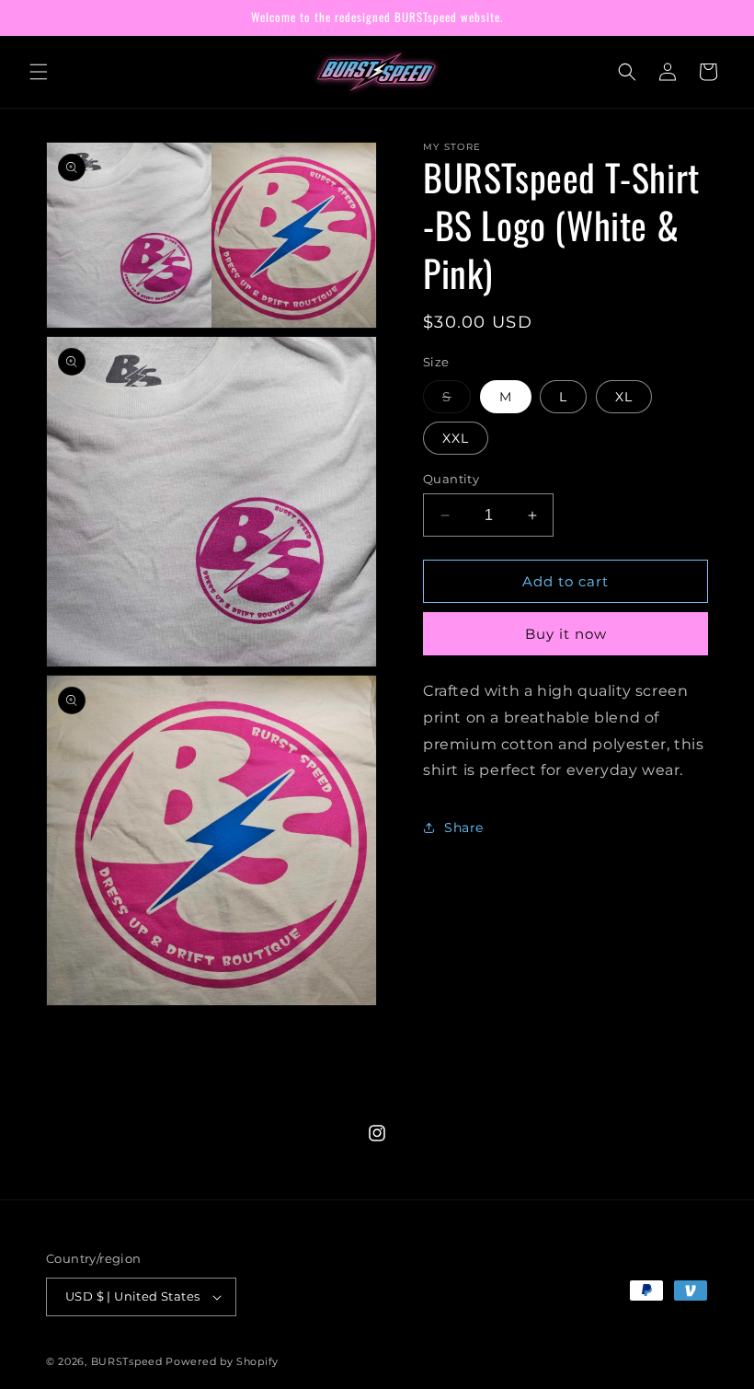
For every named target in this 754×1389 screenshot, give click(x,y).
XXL (455, 438)
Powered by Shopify (222, 1361)
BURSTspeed (127, 1361)
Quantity (451, 478)
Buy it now (566, 633)
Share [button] (464, 827)
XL (624, 396)
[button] (38, 72)
